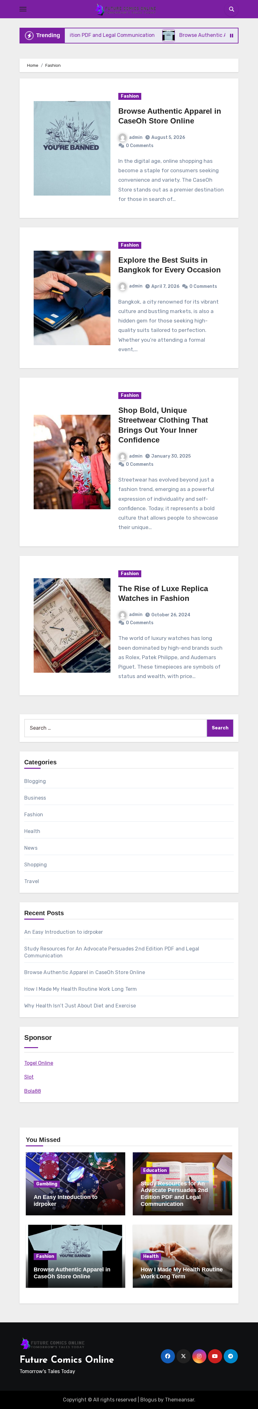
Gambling (46, 1184)
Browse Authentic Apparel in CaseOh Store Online (84, 972)
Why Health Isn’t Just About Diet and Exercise (80, 1006)
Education (155, 1170)
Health (32, 831)
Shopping (35, 865)
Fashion (130, 96)
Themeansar (179, 1400)
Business (35, 798)
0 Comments (140, 145)
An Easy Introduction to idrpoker (63, 932)
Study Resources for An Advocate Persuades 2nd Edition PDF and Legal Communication (174, 1193)
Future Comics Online (67, 1360)
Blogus (148, 1400)
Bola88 (32, 1091)
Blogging (35, 781)
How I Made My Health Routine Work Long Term (80, 989)
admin (136, 137)
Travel (31, 881)
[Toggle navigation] (23, 9)
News (30, 848)
